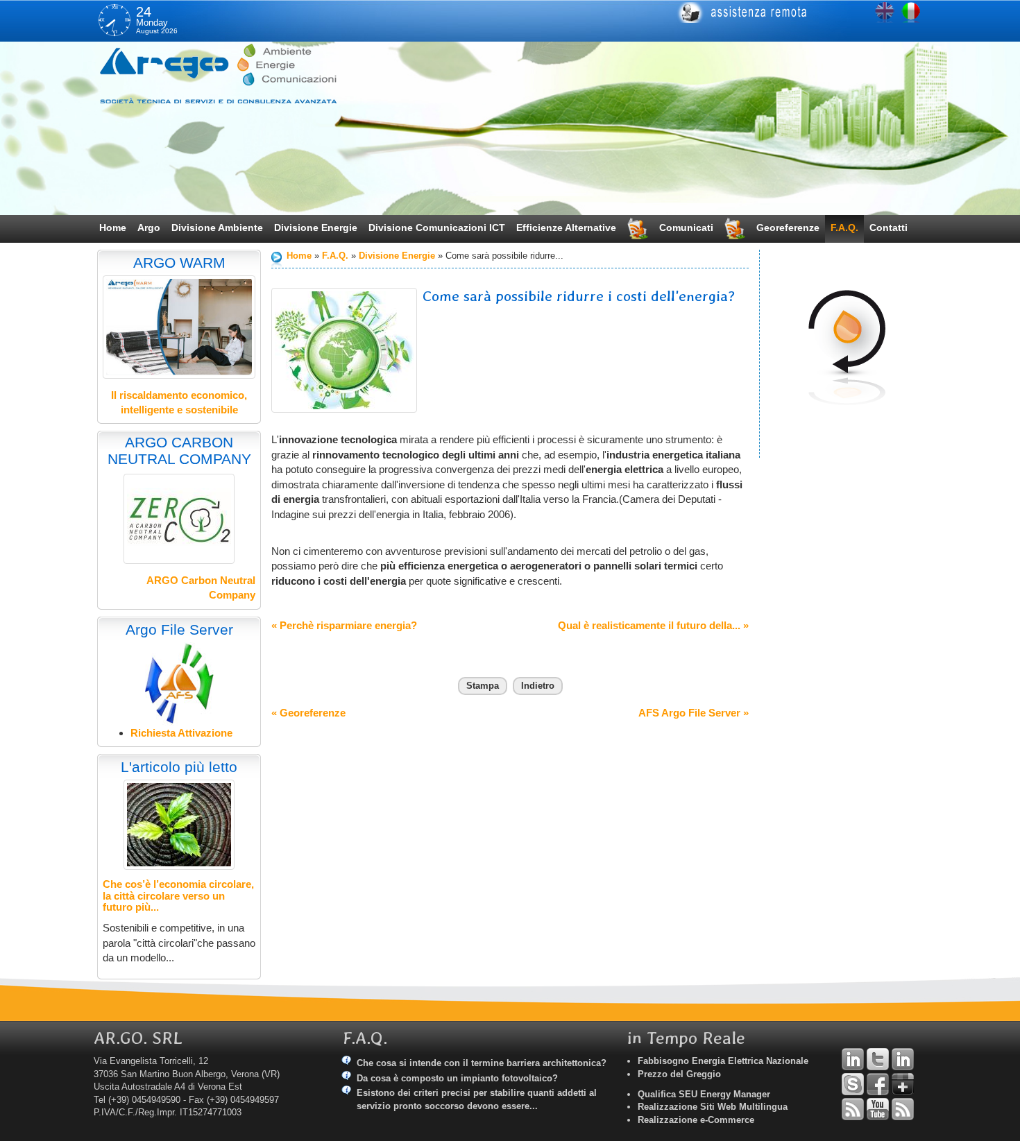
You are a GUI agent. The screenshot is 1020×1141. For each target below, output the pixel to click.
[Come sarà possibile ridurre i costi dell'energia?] (344, 350)
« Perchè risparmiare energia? (344, 625)
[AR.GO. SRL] (236, 73)
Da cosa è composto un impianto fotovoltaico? (457, 1078)
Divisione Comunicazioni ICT (436, 227)
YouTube (878, 1109)
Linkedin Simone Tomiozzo (903, 1059)
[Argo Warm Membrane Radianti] (179, 327)
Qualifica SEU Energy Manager (704, 1094)
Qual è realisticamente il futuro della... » (653, 625)
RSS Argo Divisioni (853, 1109)
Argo (148, 227)
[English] (884, 12)
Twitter (878, 1059)
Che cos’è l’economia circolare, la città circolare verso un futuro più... (178, 895)
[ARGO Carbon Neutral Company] (179, 519)
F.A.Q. (844, 227)
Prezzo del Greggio (679, 1074)
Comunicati (686, 227)
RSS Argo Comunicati (903, 1109)
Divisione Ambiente (217, 227)
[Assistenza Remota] (793, 12)
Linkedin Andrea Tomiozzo (853, 1059)
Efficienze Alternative (566, 227)
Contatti (888, 227)
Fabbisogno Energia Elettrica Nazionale (723, 1061)
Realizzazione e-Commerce (696, 1120)
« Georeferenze (308, 713)
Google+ (903, 1084)
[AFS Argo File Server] (179, 683)
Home (112, 227)
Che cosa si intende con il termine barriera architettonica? (481, 1063)
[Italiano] (911, 12)
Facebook (878, 1084)
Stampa (482, 685)
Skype (853, 1084)
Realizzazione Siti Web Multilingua (713, 1106)
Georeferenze (787, 227)
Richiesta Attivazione (181, 733)
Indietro (537, 685)
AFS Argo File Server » (693, 713)
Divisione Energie (315, 227)
